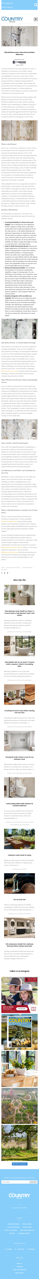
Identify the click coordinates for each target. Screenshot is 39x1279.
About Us (19, 1263)
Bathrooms (24, 822)
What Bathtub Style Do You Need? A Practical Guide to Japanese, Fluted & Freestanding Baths (19, 664)
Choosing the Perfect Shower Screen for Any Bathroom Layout (19, 758)
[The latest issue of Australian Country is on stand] (19, 1032)
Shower (4, 570)
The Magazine (7, 3)
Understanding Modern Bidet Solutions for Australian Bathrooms (19, 805)
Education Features (13, 1227)
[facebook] (1, 573)
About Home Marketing (27, 1230)
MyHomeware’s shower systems (11, 547)
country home (27, 567)
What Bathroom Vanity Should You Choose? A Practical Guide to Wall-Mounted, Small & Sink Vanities (19, 613)
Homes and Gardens (11, 1230)
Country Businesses (14, 1224)
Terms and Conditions (19, 1270)
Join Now (33, 1182)
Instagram (20, 1249)
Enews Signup (7, 7)
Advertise (19, 1266)
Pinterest (32, 1249)
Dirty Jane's (27, 914)
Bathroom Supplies (24, 1233)
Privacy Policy (19, 1273)
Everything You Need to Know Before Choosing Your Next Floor (19, 712)
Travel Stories (27, 1224)
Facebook (9, 1249)
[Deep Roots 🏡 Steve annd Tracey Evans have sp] (19, 1143)
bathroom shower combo (9, 371)
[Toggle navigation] (36, 19)
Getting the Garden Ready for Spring (19, 855)
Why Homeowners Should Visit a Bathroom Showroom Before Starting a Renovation (19, 945)
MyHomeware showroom (9, 552)
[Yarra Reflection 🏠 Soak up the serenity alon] (19, 1106)
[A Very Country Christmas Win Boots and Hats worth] (19, 995)
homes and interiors (14, 727)
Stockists (12, 1233)
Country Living (27, 1227)
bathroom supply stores (9, 521)
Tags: (3, 567)
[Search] (36, 5)
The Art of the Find (19, 899)
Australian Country (13, 567)
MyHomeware (27, 632)
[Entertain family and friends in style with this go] (19, 1069)
